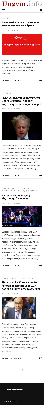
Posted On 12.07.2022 (11, 30)
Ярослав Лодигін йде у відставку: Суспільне (16, 197)
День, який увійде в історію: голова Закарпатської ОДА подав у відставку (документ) (21, 285)
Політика (6, 18)
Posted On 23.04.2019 (11, 293)
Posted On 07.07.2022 (11, 109)
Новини (33, 191)
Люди (24, 191)
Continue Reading (11, 81)
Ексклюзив (26, 188)
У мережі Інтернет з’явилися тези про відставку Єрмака (20, 24)
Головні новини (10, 188)
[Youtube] (22, 395)
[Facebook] (17, 395)
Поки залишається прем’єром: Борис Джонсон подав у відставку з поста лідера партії (21, 101)
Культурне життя (10, 191)
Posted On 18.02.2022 (11, 203)
